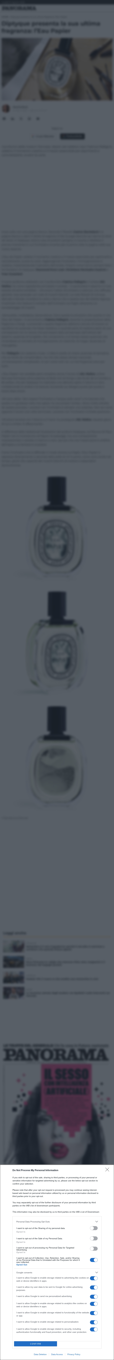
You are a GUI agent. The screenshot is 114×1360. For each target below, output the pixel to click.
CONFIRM (35, 1344)
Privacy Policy (73, 1354)
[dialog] (57, 1262)
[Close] (108, 1170)
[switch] (94, 1228)
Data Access (57, 1354)
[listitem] (57, 1221)
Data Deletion (40, 1354)
